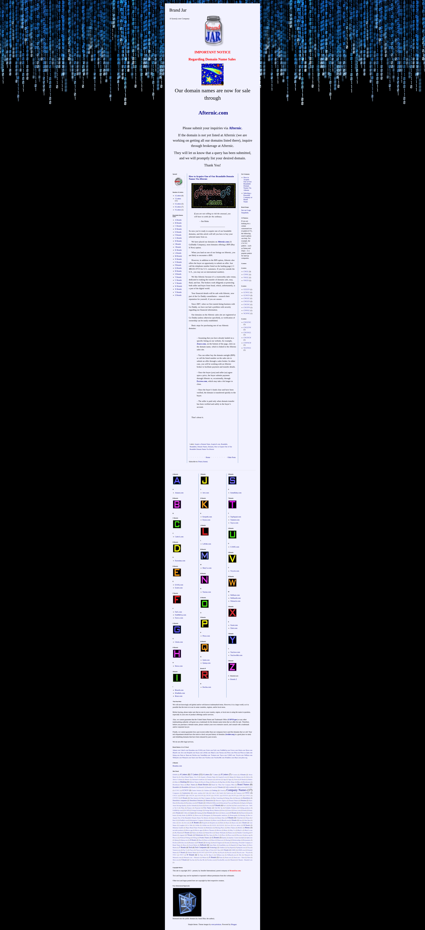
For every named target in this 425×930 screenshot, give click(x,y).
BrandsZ (201, 787)
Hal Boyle (242, 813)
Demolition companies (180, 800)
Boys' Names (191, 785)
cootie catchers (198, 793)
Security (227, 842)
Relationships (237, 840)
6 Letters (178, 204)
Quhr (242, 838)
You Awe (192, 860)
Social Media (193, 845)
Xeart (220, 857)
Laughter (182, 825)
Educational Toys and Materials (230, 803)
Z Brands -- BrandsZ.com (244, 860)
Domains (210, 447)
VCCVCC (247, 348)
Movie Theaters (209, 830)
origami (182, 835)
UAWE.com (234, 547)
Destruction (209, 800)
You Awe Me (201, 860)
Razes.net (189, 755)
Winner (204, 857)
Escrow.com (202, 381)
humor (213, 818)
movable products (178, 830)
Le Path (190, 825)
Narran (201, 833)
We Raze (200, 855)
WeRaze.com (235, 595)
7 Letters (215, 774)
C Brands (178, 226)
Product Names (204, 838)
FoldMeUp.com (180, 615)
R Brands (178, 271)
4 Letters (178, 196)
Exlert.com (179, 588)
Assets (236, 779)
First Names (207, 808)
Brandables (193, 447)
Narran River (209, 833)
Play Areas (209, 835)
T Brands (178, 277)
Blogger (234, 924)
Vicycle (222, 852)
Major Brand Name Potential (194, 828)
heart (248, 813)
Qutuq (177, 840)
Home (208, 457)
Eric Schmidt (193, 805)
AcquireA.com (215, 444)
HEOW (190, 815)
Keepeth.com (207, 517)
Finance (189, 808)
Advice (248, 777)
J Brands (178, 247)
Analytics (210, 779)
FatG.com (178, 612)
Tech (190, 847)
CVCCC (246, 298)
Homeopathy (234, 815)
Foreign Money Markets (212, 810)
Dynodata (181, 803)
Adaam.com (179, 493)
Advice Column (177, 779)
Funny (250, 810)
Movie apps (198, 830)
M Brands (178, 256)
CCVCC (246, 292)
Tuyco (192, 850)
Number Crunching (243, 833)
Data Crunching (218, 798)
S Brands (178, 274)
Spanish (233, 845)
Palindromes (199, 835)
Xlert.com (233, 628)
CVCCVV (247, 327)
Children (206, 790)
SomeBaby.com (235, 493)
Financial (198, 808)
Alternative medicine (198, 779)
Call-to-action (241, 787)
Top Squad (230, 847)
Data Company (205, 798)
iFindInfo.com (180, 693)
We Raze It (209, 855)
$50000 (175, 774)
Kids (221, 823)
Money (247, 828)
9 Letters (178, 210)
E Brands (178, 232)
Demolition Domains (196, 800)
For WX (186, 810)
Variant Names (192, 852)
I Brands (178, 244)
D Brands (178, 229)
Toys (248, 847)
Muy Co (232, 830)
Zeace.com (201, 344)
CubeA (221, 793)
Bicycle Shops (205, 782)
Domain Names (202, 447)
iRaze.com (178, 696)
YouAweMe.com (236, 655)
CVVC (246, 274)
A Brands (178, 220)
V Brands (178, 283)
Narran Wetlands (220, 833)
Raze (200, 840)
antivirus (218, 779)
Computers (176, 793)
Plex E (217, 835)
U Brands (178, 280)
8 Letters (178, 207)
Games (192, 813)
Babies (250, 779)
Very (216, 852)
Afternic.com (223, 242)
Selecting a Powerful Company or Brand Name (247, 197)
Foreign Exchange (196, 810)
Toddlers (222, 847)
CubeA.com (179, 537)
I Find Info (240, 818)
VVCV (246, 280)
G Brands (178, 238)
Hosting (242, 815)
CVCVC (246, 304)
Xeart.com (234, 625)
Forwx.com (179, 618)
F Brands (178, 235)
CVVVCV (247, 343)
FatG (230, 805)
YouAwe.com (235, 652)
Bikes (239, 782)
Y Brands (178, 292)
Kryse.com (206, 520)
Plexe (223, 835)
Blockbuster (246, 782)
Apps (229, 779)
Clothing (214, 790)
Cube (207, 793)
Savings (208, 842)
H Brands (178, 241)
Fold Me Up (218, 808)
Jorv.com (206, 493)
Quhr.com (206, 660)
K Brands (178, 250)
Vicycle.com (234, 571)
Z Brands (178, 295)
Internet (208, 820)
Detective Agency (221, 800)
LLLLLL (221, 825)
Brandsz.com (177, 766)
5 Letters (178, 199)
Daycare (237, 798)
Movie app (189, 830)
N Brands (178, 259)
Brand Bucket (203, 785)
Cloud (222, 790)
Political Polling (185, 838)
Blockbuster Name (178, 785)
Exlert (201, 805)
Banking (183, 782)
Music (226, 830)
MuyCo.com (207, 568)
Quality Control (234, 838)
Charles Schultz (196, 790)
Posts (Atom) (203, 462)
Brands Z (233, 679)
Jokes (174, 823)
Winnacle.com (235, 601)
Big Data (222, 782)
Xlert (248, 857)
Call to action (229, 787)
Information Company (196, 820)
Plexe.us (243, 753)
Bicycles (214, 782)
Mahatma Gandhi (178, 828)
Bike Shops (231, 782)
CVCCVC (247, 322)
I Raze (247, 818)
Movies (219, 830)
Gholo (217, 813)
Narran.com (207, 592)
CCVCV (246, 295)
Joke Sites (247, 820)
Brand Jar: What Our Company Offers (223, 785)
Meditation (209, 828)
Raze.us (182, 755)
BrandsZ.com (211, 787)
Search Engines (217, 842)
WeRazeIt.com (235, 598)
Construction (186, 793)
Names (194, 833)
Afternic (235, 128)
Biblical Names (194, 782)
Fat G (224, 805)
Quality (224, 838)
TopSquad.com (235, 517)
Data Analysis (194, 798)
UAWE (233, 850)
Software (203, 845)
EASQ (207, 803)
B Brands (178, 223)
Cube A (214, 793)
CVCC (245, 271)
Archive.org (229, 734)
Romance (192, 842)
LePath (197, 825)
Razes (213, 840)
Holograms (207, 815)
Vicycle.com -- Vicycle (243, 852)
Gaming (199, 813)
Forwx (229, 810)
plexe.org (244, 758)
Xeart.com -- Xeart (239, 857)
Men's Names (231, 828)
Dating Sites (229, 798)
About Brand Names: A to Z (189, 777)
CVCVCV (247, 338)
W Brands (178, 286)
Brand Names (243, 784)
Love (228, 825)
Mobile (240, 828)
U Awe (218, 850)
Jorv (180, 823)
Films (182, 808)
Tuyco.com (234, 523)
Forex (223, 810)
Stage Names (242, 845)
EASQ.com (179, 585)
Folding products (245, 808)
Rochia (175, 842)
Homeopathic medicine (220, 815)
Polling (195, 838)
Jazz (240, 820)
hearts (174, 815)
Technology (213, 847)
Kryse (227, 823)
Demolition (246, 798)
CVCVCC (247, 333)
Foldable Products (231, 808)
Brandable (224, 444)
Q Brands (178, 268)
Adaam (231, 777)
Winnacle (247, 855)
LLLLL (214, 825)
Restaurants (246, 840)
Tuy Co (185, 850)
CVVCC (246, 310)
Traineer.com (234, 520)
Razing (228, 840)
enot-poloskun (216, 924)
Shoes (184, 845)
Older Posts (232, 457)
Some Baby (213, 845)
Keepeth (204, 823)
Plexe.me (237, 753)
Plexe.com (206, 636)
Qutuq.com (206, 663)
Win (240, 855)
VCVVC (246, 313)
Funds (244, 810)
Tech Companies (201, 847)
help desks (182, 815)
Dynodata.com (180, 561)
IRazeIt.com (179, 690)
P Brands (178, 265)
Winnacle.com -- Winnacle (192, 857)
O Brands (178, 262)
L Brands (178, 253)
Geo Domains (208, 813)
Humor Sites (221, 818)
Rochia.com (207, 687)
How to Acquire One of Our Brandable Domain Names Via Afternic (247, 184)
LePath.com (207, 544)
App (224, 779)
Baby (176, 782)
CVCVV (246, 307)
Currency (239, 793)
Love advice (237, 825)
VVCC (246, 277)
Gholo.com (179, 642)
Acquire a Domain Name (202, 444)
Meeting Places (220, 828)
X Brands (178, 289)
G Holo (185, 813)
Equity (244, 803)
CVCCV (246, 301)
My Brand (178, 833)
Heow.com (179, 666)
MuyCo (240, 830)
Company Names (236, 790)
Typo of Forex (209, 850)
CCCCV (246, 289)
